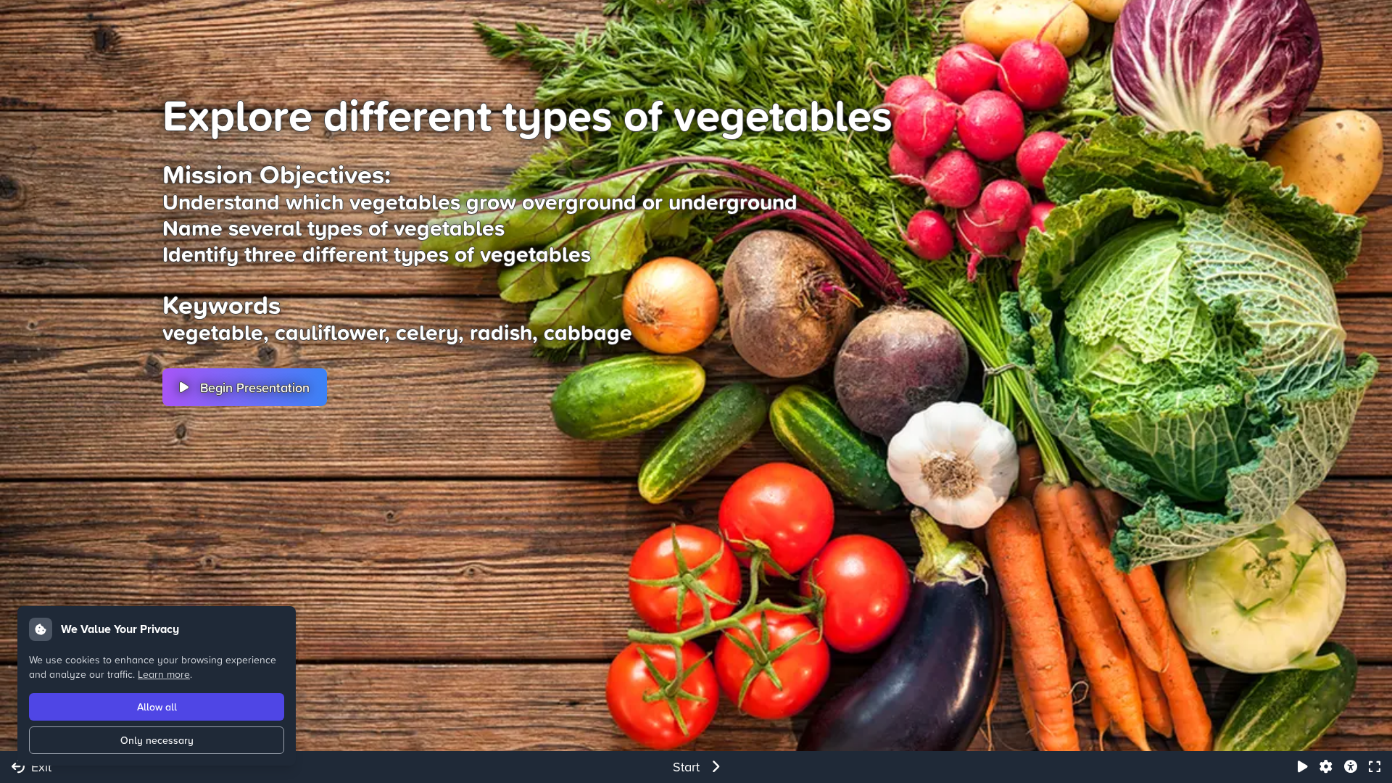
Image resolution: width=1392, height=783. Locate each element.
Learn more (164, 674)
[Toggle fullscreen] (1374, 767)
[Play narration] (1303, 767)
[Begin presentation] (715, 767)
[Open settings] (1326, 767)
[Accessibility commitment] (1350, 767)
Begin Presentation (255, 387)
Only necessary (157, 740)
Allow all (157, 707)
